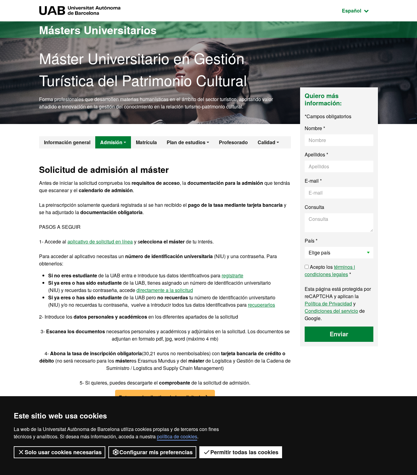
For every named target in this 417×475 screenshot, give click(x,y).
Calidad (266, 142)
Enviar (339, 333)
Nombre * (315, 128)
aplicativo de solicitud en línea (100, 241)
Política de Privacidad (328, 303)
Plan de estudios (186, 142)
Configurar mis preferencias (156, 452)
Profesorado (233, 142)
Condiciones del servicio (331, 310)
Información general (67, 142)
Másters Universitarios (98, 30)
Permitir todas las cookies (244, 452)
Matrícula (146, 142)
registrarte (232, 275)
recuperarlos (261, 304)
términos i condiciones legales (330, 270)
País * (311, 240)
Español (360, 10)
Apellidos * (316, 154)
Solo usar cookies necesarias (63, 452)
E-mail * (313, 180)
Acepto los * (330, 270)
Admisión (111, 142)
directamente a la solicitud (164, 290)
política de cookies (177, 436)
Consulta (314, 206)
